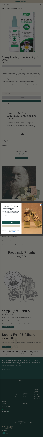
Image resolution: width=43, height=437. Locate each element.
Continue (11, 222)
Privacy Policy (13, 231)
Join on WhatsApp (11, 226)
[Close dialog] (41, 205)
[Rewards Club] (4, 433)
